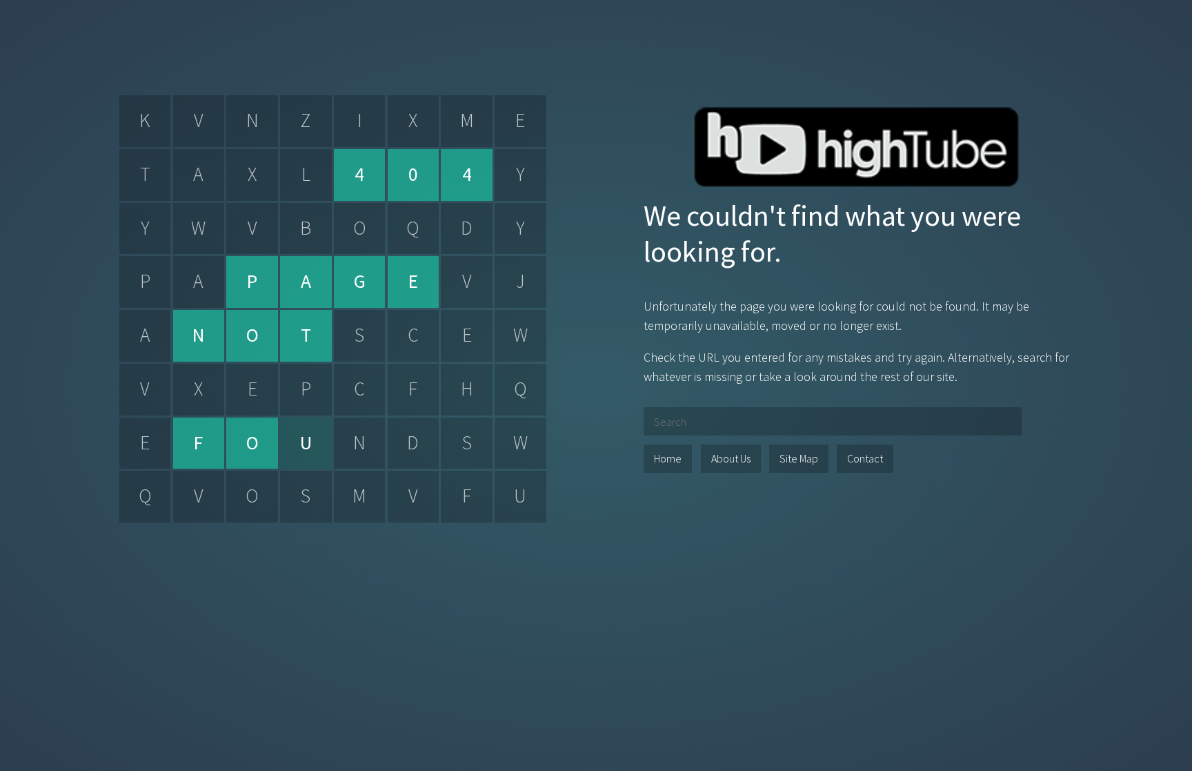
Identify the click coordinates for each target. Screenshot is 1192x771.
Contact (865, 458)
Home (668, 458)
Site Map (798, 458)
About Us (731, 458)
